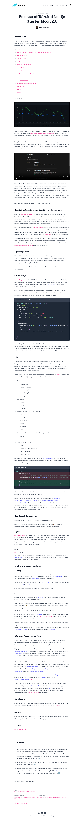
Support (19, 89)
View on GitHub (30, 781)
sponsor (50, 719)
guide (27, 791)
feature (32, 791)
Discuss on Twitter (19, 781)
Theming (22, 77)
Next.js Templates (36, 133)
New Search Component (25, 64)
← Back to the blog (20, 803)
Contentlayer (21, 58)
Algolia (22, 67)
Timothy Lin (22, 729)
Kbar (21, 70)
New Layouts (24, 80)
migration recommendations (23, 245)
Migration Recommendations (26, 83)
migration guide (34, 693)
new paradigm (38, 227)
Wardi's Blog (50, 816)
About (62, 5)
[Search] (67, 5)
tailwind (22, 791)
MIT (15, 729)
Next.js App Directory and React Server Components (34, 52)
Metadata (48, 234)
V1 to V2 (19, 49)
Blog (51, 5)
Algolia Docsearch (20, 535)
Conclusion (20, 86)
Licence (19, 92)
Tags (56, 5)
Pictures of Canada (46, 616)
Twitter (57, 706)
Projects (45, 5)
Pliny (18, 61)
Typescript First (22, 55)
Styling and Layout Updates (26, 74)
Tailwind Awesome (48, 133)
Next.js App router (26, 214)
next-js (16, 791)
